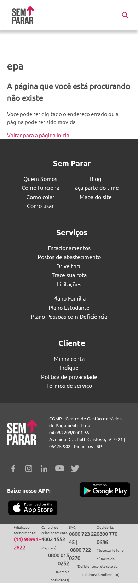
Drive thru (69, 265)
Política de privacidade (69, 376)
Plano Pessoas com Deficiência (69, 316)
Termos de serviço (69, 385)
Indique (69, 367)
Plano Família (69, 298)
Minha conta (69, 358)
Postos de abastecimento (69, 256)
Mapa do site (96, 196)
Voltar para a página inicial (39, 135)
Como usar (40, 205)
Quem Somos (40, 178)
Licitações (69, 283)
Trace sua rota (69, 274)
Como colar (40, 196)
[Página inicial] (23, 15)
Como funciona (40, 187)
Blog (95, 178)
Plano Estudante (69, 307)
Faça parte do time (95, 187)
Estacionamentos (69, 247)
